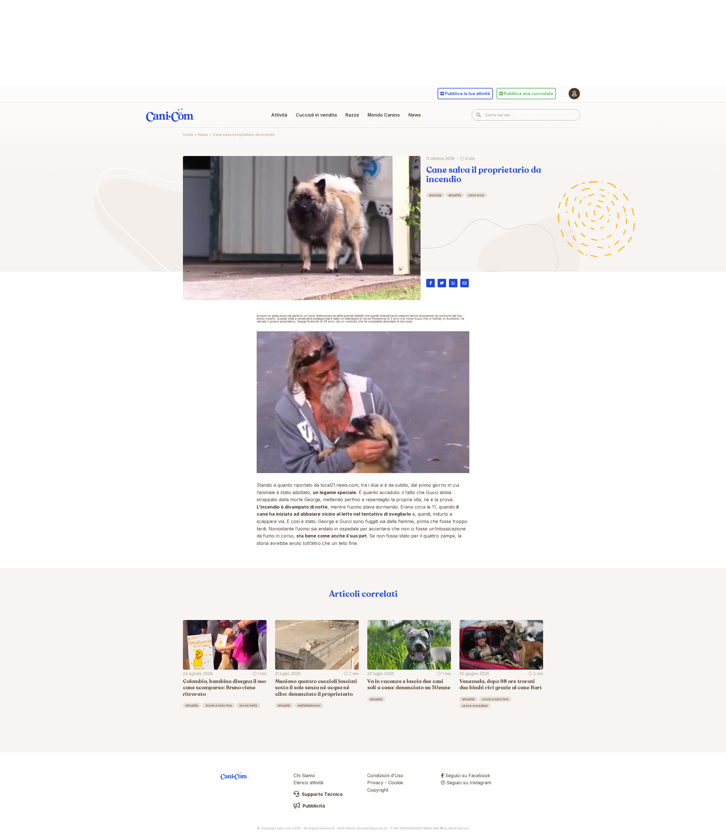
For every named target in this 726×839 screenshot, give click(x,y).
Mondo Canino (384, 115)
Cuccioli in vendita (316, 115)
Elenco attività (308, 782)
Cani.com (170, 115)
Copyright (377, 790)
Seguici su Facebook (467, 775)
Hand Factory (458, 828)
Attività (279, 115)
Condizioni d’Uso (385, 775)
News (414, 115)
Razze (352, 115)
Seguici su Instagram (468, 782)
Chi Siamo (304, 775)
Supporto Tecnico (322, 794)
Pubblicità (313, 806)
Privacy (375, 782)
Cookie (395, 782)
